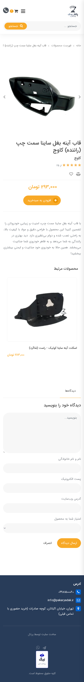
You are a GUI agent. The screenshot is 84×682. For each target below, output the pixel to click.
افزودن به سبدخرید (40, 200)
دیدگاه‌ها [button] (70, 390)
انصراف (47, 543)
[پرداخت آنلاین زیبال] (42, 659)
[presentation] (79, 97)
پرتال (30, 634)
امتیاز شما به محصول (67, 518)
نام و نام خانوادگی (69, 459)
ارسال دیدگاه (69, 543)
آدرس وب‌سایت (71, 498)
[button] (14, 11)
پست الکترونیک (71, 479)
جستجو (14, 26)
